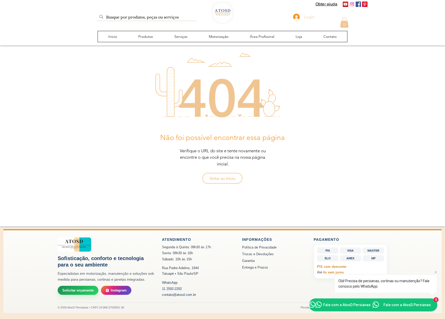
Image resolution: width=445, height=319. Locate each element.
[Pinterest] (364, 4)
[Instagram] (352, 4)
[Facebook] (358, 4)
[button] (344, 22)
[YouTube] (345, 4)
